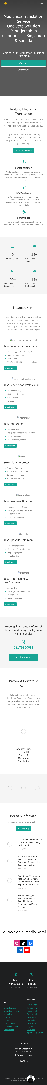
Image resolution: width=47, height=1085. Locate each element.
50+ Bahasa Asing (14, 391)
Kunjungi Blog (23, 828)
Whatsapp (23, 63)
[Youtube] (27, 950)
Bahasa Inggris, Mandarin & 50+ (20, 352)
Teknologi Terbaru (14, 468)
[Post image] (31, 731)
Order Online (23, 69)
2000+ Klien (12, 359)
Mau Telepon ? (31, 982)
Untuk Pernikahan (11, 1026)
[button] (41, 4)
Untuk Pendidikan (11, 1011)
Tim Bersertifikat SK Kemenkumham (22, 362)
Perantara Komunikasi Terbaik (19, 472)
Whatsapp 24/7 (25, 657)
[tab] (23, 352)
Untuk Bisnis (9, 1029)
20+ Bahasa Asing (14, 429)
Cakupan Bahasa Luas (16, 475)
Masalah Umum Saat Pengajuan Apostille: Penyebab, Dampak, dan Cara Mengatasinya (29, 860)
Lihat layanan (10, 368)
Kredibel (10, 401)
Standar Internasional (16, 478)
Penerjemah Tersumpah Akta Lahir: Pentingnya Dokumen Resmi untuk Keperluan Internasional (29, 880)
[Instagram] (17, 943)
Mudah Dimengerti (15, 436)
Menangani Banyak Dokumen (19, 549)
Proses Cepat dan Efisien (17, 507)
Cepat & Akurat (13, 397)
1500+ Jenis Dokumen (16, 394)
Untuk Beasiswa (10, 1008)
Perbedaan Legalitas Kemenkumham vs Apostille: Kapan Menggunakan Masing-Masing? (28, 901)
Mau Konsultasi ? (16, 982)
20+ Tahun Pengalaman (16, 440)
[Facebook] (30, 943)
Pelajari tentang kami (23, 150)
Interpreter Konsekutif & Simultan (21, 433)
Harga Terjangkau (14, 553)
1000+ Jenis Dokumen (16, 355)
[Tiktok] (23, 943)
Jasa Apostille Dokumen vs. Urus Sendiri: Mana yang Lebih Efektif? (30, 842)
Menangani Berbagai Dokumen (19, 510)
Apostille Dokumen (35, 1032)
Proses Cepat (12, 595)
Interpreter (31, 1017)
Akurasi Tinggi (13, 588)
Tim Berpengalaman (15, 517)
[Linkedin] (20, 950)
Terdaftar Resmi (13, 514)
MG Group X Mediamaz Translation (31, 752)
